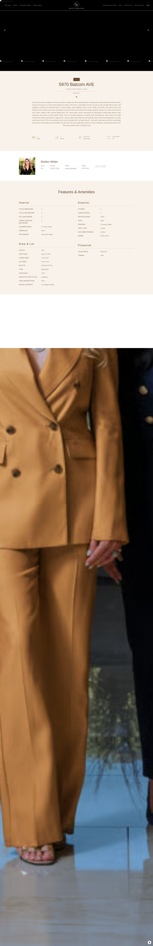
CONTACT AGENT (100, 166)
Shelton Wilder (49, 161)
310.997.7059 (54, 168)
